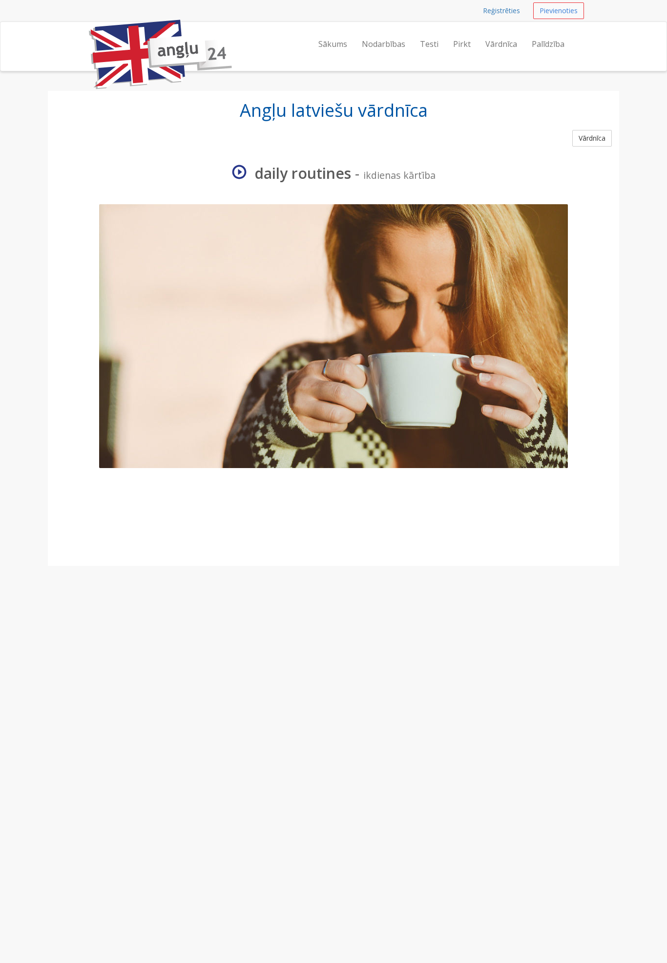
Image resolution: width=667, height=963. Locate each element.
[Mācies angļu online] (88, 34)
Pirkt (462, 44)
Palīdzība (548, 44)
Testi (429, 44)
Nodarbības (383, 44)
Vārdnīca (501, 44)
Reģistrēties (501, 10)
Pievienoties (559, 10)
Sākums (332, 44)
